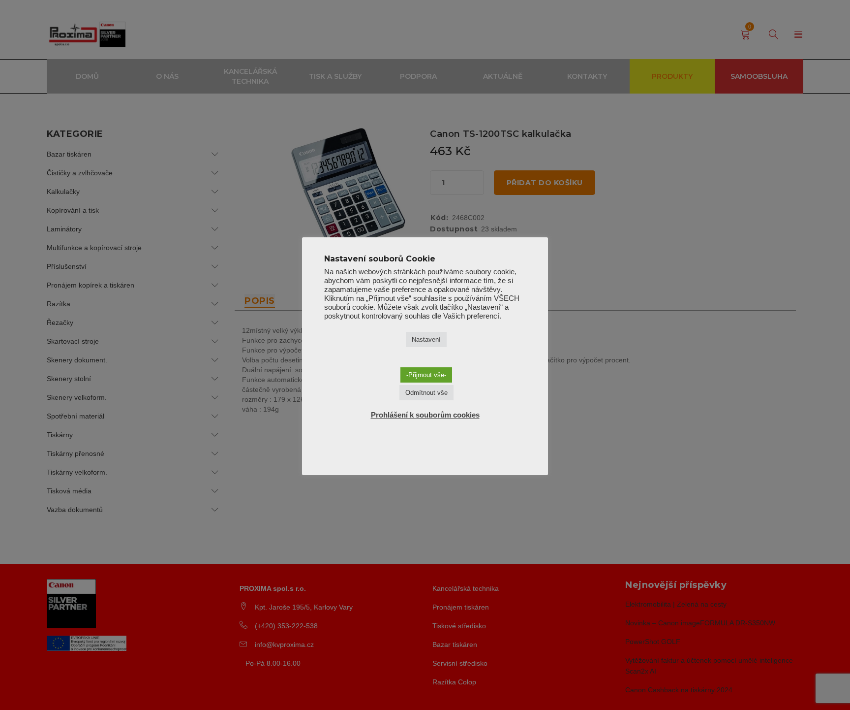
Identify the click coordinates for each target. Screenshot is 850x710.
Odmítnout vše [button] (426, 392)
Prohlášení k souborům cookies (425, 415)
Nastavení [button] (426, 339)
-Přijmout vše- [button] (426, 375)
